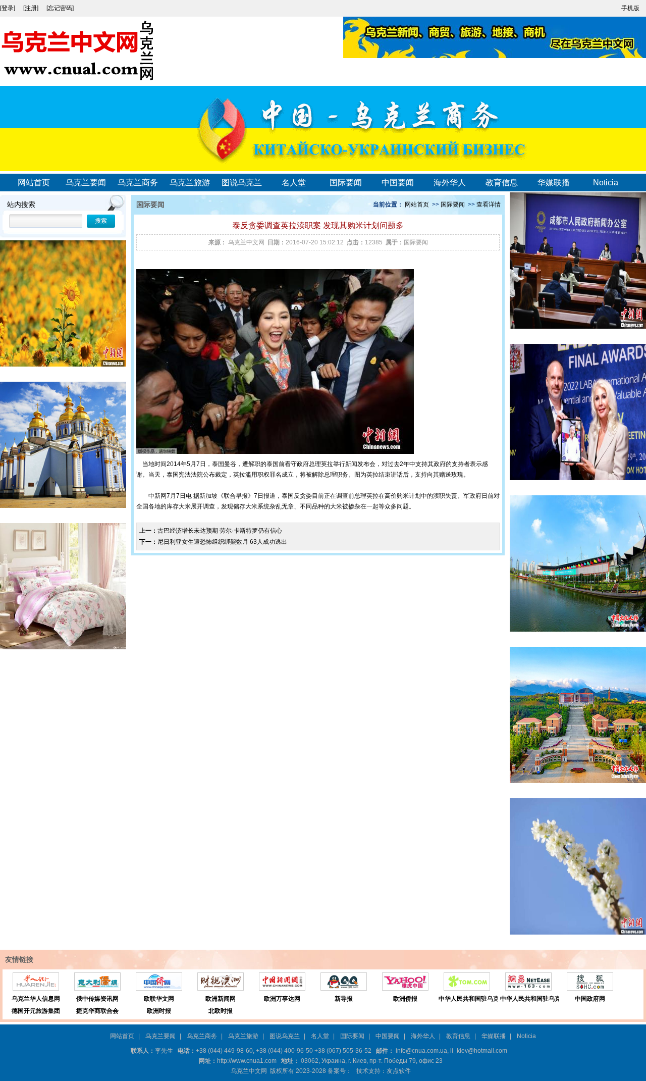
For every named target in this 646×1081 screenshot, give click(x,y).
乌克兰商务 (138, 182)
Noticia (605, 182)
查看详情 (488, 204)
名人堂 (294, 182)
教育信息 (502, 182)
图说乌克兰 (242, 182)
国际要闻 (346, 182)
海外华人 (450, 182)
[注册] (31, 8)
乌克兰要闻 (86, 182)
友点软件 (399, 1070)
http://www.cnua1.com (247, 1060)
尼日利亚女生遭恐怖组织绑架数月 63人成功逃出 (222, 541)
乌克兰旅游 (190, 182)
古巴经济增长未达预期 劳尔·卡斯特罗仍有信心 (219, 530)
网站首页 (34, 182)
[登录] (8, 8)
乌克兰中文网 (246, 242)
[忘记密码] (60, 8)
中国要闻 (398, 182)
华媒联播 (553, 182)
